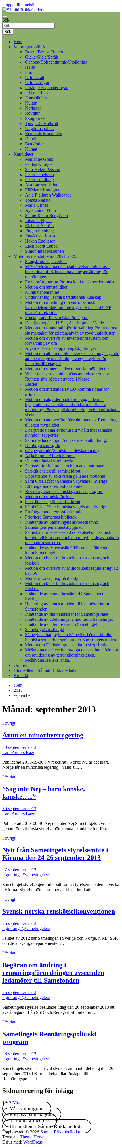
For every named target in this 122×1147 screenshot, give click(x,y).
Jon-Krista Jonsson (42, 235)
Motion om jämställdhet (46, 287)
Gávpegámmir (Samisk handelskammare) (62, 450)
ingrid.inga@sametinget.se (26, 874)
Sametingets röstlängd (44, 629)
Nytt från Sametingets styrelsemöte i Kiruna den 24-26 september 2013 (55, 853)
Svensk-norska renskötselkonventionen (58, 911)
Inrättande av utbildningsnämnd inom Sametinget (69, 619)
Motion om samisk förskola (49, 496)
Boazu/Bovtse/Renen (44, 51)
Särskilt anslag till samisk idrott (52, 471)
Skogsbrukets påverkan (46, 261)
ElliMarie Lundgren (42, 189)
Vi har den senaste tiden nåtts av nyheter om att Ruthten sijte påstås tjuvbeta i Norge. (67, 376)
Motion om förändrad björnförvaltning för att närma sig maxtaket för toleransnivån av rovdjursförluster (71, 330)
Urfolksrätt (34, 77)
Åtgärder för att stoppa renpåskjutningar (60, 348)
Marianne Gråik (39, 159)
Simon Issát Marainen (44, 251)
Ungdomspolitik (39, 128)
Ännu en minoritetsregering (42, 735)
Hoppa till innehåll (18, 4)
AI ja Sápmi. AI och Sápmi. (50, 455)
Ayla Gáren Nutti (40, 210)
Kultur (31, 103)
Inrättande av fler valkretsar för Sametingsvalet (66, 614)
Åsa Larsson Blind (41, 184)
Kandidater (23, 154)
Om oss (20, 665)
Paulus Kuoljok (39, 164)
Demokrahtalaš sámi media (49, 460)
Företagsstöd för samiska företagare (56, 317)
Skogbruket (35, 118)
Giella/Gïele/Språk (41, 57)
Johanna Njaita (38, 220)
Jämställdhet (36, 97)
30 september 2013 (19, 747)
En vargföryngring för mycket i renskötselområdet (69, 281)
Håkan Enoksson (40, 241)
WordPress (33, 1142)
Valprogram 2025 (29, 46)
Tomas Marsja (37, 200)
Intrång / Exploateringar (46, 87)
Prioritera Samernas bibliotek (51, 517)
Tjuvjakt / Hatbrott (41, 123)
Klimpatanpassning (42, 292)
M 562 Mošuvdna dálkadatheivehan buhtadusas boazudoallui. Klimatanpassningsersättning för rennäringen (67, 271)
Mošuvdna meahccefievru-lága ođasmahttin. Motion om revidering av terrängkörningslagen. (71, 652)
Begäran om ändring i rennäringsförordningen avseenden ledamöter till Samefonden (53, 972)
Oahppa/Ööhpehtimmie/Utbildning (56, 62)
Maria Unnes (36, 205)
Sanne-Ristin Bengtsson (46, 215)
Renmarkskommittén (43, 133)
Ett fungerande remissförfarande (53, 486)
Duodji (31, 138)
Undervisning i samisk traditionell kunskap (63, 297)
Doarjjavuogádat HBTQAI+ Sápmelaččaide (64, 322)
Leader (31, 384)
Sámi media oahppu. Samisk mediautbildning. (66, 440)
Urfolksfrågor (37, 82)
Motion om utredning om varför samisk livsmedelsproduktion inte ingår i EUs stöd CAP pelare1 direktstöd (68, 307)
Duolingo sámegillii (42, 445)
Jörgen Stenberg (39, 230)
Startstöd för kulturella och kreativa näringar (64, 465)
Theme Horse (32, 1137)
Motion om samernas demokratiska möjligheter (67, 368)
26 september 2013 (19, 923)
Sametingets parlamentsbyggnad (54, 527)
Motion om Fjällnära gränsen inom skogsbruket (67, 644)
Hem (18, 41)
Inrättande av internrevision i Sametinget (61, 624)
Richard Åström (39, 225)
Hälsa (30, 67)
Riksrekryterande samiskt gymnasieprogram (64, 491)
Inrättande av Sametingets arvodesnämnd (61, 522)
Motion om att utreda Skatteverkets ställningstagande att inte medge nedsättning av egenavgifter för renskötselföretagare (72, 358)
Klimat (31, 149)
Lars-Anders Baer (18, 752)
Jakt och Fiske (38, 92)
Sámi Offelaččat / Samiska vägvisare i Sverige (66, 481)
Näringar (33, 108)
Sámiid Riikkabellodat (60, 1131)
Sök (5, 20)
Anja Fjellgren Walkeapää (48, 195)
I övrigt (8, 723)
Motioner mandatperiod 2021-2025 (45, 256)
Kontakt (21, 675)
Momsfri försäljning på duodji (52, 578)
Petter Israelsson (39, 174)
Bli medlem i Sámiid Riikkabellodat (45, 670)
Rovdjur (32, 113)
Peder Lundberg (39, 179)
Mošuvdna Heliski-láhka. (47, 660)
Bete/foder (34, 143)
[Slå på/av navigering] (4, 16)
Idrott (30, 72)
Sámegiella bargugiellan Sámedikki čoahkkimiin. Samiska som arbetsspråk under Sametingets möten (70, 637)
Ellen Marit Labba (41, 246)
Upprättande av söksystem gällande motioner (65, 476)
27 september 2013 (19, 869)
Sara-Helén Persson (42, 169)
